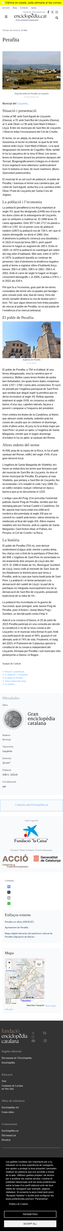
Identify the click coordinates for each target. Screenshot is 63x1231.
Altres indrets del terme (15, 681)
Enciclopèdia (8, 1062)
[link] (31, 804)
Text (4, 1081)
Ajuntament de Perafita (16, 927)
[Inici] (30, 16)
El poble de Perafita (14, 678)
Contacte (24, 8)
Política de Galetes (18, 1204)
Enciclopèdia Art (10, 1107)
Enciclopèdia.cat (10, 1130)
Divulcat (27, 12)
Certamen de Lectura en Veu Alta (12, 1087)
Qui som (6, 8)
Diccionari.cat (38, 12)
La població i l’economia (16, 674)
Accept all (30, 1223)
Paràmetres (30, 1214)
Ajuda (33, 8)
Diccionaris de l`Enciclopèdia (17, 1058)
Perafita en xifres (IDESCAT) (19, 922)
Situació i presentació (14, 671)
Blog (15, 8)
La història (10, 684)
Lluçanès (22, 103)
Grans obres (8, 1112)
